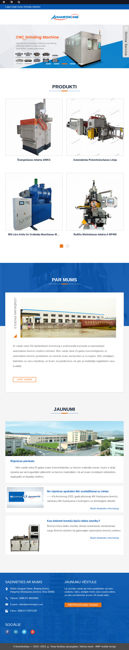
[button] (48, 64)
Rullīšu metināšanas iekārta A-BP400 (95, 234)
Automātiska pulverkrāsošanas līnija (95, 159)
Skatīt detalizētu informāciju (104, 508)
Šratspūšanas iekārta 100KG (34, 159)
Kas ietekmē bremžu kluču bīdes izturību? (73, 520)
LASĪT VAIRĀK (24, 379)
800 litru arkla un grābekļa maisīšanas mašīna (34, 234)
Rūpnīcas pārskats (22, 461)
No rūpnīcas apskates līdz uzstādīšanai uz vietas (78, 491)
